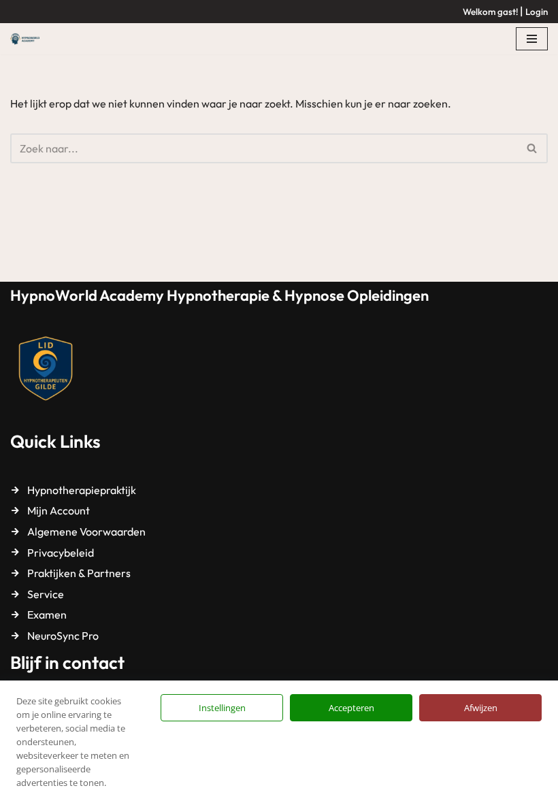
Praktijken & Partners (79, 573)
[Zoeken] (532, 148)
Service (45, 594)
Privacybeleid (60, 552)
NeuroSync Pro (63, 635)
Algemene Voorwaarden (86, 531)
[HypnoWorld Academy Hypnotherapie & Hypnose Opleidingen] (28, 39)
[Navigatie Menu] (532, 38)
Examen (47, 614)
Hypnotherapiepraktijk (81, 490)
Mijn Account (58, 510)
